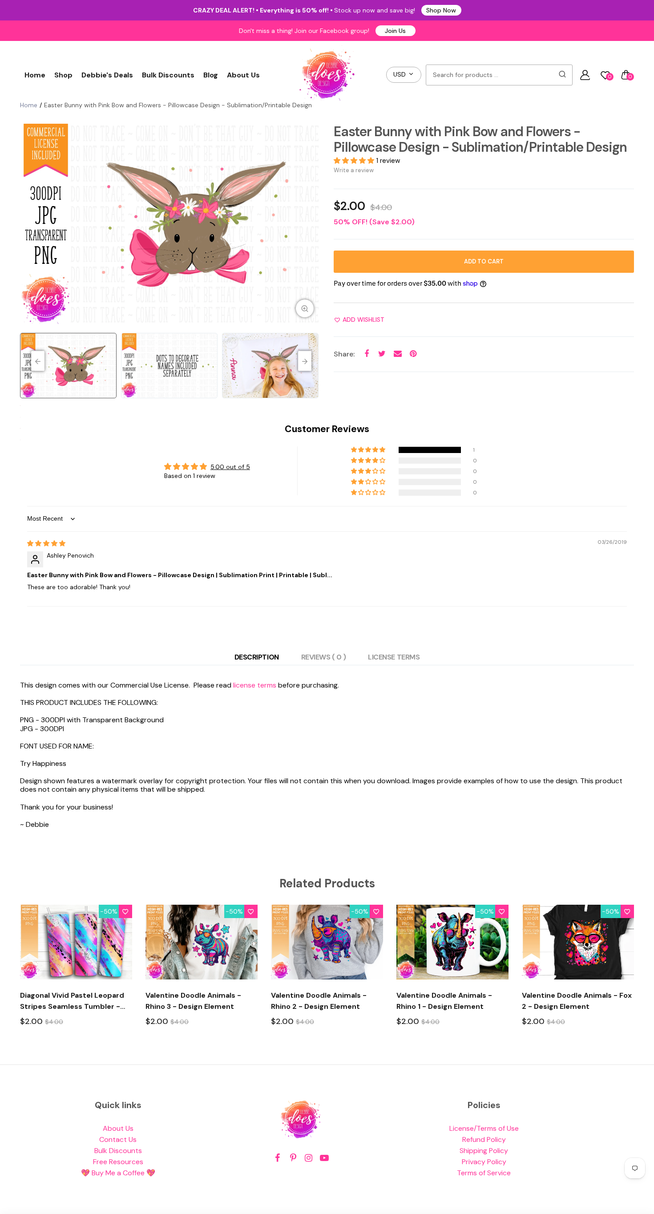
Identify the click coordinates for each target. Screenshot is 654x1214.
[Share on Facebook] (366, 354)
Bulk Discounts (168, 75)
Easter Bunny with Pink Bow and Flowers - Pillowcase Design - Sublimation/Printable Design (480, 139)
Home (34, 75)
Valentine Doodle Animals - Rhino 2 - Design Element (319, 1001)
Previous (29, 224)
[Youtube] (324, 1158)
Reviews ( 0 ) (323, 657)
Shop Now (441, 10)
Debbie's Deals (107, 75)
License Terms (394, 657)
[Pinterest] (293, 1158)
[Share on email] (397, 354)
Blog (210, 75)
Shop (63, 75)
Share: (344, 354)
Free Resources (118, 1161)
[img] (46, 543)
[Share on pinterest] (413, 354)
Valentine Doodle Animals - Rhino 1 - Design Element (444, 1001)
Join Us (395, 31)
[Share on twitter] (382, 354)
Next (311, 224)
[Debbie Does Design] (327, 75)
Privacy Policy (484, 1161)
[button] (355, 160)
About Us (243, 75)
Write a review (354, 170)
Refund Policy (484, 1139)
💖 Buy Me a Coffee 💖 (118, 1173)
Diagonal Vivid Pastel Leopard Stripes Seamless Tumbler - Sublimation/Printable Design (72, 1001)
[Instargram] (308, 1158)
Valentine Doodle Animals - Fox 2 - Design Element (577, 1001)
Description (256, 657)
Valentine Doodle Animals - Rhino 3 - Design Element (193, 1001)
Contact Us (118, 1139)
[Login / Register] (585, 75)
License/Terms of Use (484, 1128)
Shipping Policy (484, 1150)
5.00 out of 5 (230, 467)
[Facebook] (277, 1158)
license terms (254, 685)
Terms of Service (484, 1173)
